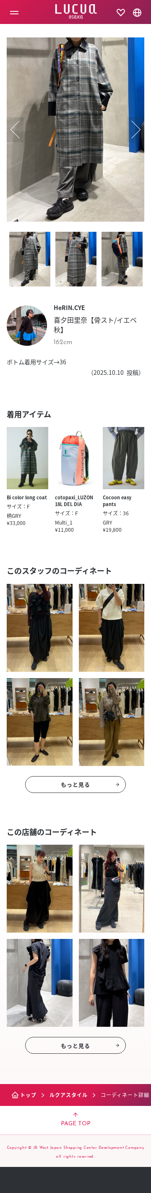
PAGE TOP (76, 1124)
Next (136, 129)
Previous (15, 129)
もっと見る (75, 784)
